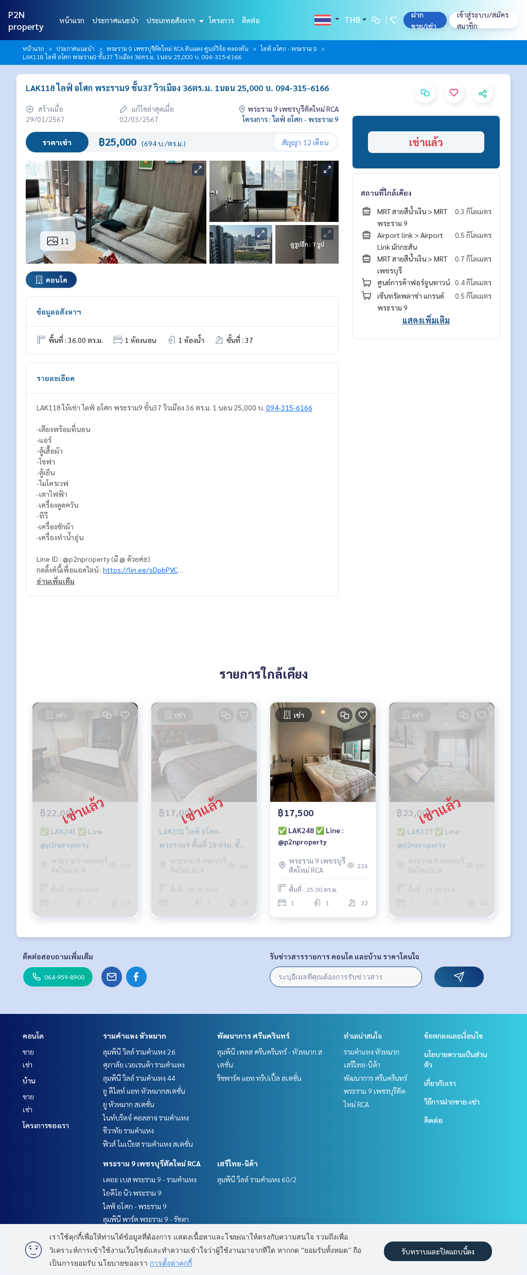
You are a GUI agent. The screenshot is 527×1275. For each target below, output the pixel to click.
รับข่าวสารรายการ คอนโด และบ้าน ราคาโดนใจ (344, 956)
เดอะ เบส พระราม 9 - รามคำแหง (150, 1179)
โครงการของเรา (46, 1125)
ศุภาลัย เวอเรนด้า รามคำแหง (144, 1064)
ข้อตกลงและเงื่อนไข (453, 1035)
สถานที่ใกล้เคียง (386, 192)
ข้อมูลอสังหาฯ (59, 311)
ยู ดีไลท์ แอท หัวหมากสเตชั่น (144, 1090)
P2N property (26, 20)
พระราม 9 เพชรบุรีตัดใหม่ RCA (152, 1163)
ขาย (28, 1051)
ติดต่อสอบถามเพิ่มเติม (58, 956)
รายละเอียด (56, 378)
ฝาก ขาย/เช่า (423, 20)
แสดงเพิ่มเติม (426, 320)
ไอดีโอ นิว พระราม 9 (132, 1192)
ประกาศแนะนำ (115, 20)
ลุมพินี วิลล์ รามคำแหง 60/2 (257, 1179)
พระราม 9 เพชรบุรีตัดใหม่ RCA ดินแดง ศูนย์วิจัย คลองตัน (178, 48)
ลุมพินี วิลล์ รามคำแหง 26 (139, 1051)
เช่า (27, 1064)
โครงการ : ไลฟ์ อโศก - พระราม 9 (290, 119)
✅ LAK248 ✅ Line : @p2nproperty (310, 836)
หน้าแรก (71, 20)
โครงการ (221, 20)
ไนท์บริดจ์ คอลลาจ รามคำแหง (146, 1117)
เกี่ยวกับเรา (440, 1083)
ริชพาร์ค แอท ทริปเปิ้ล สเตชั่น (259, 1077)
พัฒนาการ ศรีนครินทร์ (253, 1035)
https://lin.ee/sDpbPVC (140, 569)
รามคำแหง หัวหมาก (134, 1035)
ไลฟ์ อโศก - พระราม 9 (288, 48)
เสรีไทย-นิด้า (237, 1163)
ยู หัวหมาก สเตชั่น (128, 1104)
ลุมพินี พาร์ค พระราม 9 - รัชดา (146, 1219)
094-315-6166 (289, 407)
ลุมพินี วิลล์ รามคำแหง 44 (139, 1077)
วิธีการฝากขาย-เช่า (452, 1101)
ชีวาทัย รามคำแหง (128, 1130)
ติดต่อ (251, 20)
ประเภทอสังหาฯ (171, 20)
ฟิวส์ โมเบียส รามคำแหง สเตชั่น (148, 1143)
